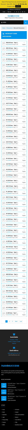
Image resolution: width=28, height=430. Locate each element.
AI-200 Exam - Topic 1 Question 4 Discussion (17, 313)
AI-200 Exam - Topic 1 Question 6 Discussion (17, 241)
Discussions (9, 28)
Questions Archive (19, 424)
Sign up (9, 11)
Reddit (18, 341)
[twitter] (16, 12)
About (3, 412)
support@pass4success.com (14, 353)
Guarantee (4, 414)
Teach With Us (18, 419)
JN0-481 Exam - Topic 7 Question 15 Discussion (17, 397)
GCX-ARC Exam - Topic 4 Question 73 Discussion (16, 384)
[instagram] (20, 12)
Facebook (12, 339)
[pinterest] (24, 12)
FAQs (16, 422)
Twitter (16, 339)
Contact (16, 412)
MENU (4, 22)
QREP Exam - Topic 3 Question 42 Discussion (16, 390)
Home (3, 28)
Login (4, 11)
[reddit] (22, 12)
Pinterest (14, 343)
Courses (4, 422)
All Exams (17, 409)
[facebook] (14, 12)
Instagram (14, 341)
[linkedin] (18, 12)
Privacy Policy (5, 419)
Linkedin (10, 341)
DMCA (3, 424)
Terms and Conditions (19, 414)
